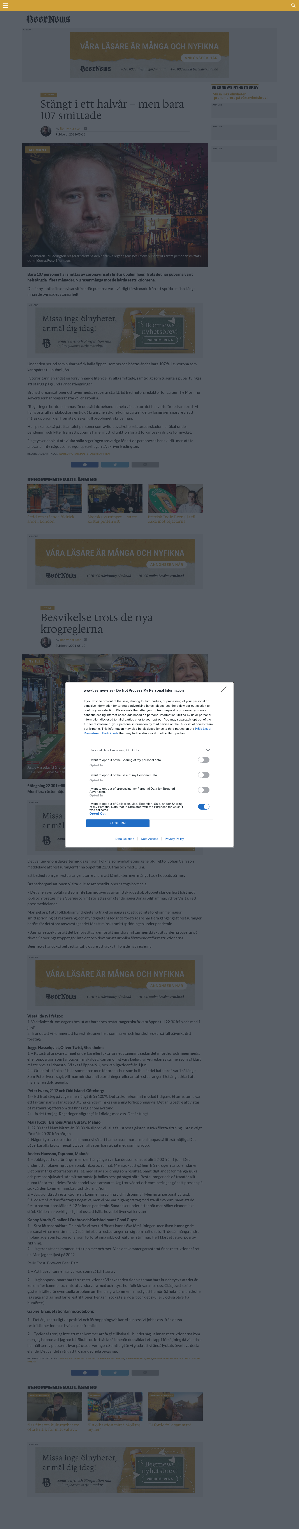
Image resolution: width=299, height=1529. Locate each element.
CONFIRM (118, 823)
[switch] (203, 760)
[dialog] (149, 764)
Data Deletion (124, 838)
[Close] (225, 691)
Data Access (149, 838)
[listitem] (149, 750)
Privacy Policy (174, 838)
